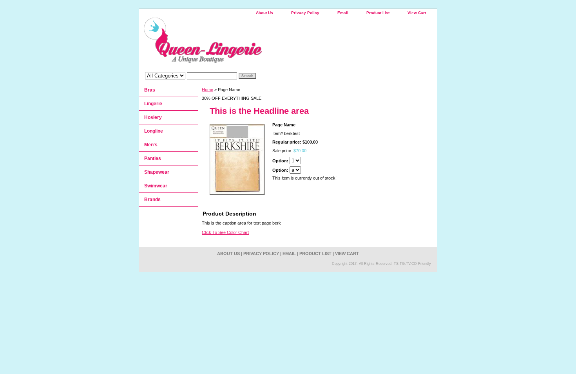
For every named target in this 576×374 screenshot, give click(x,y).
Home (207, 89)
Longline (153, 131)
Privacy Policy (305, 13)
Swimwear (155, 186)
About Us (264, 13)
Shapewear (156, 172)
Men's (151, 144)
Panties (152, 158)
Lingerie (153, 103)
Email (342, 13)
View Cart (417, 13)
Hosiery (153, 117)
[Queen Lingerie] (237, 43)
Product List (377, 13)
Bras (149, 90)
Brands (152, 199)
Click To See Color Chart (225, 232)
